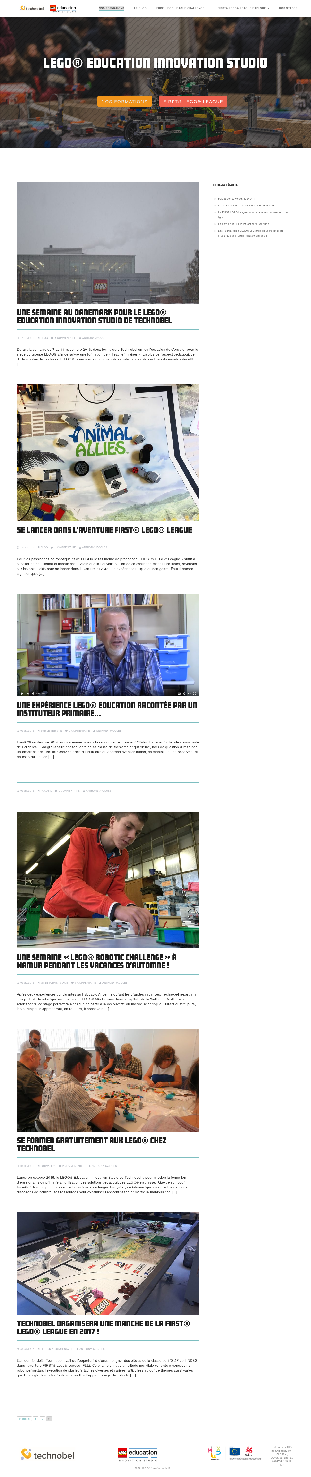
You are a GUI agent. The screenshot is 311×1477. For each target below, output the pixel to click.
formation (48, 1166)
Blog (44, 338)
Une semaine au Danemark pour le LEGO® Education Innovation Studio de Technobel (94, 316)
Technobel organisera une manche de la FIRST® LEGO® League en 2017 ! (103, 1327)
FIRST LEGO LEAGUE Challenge (181, 8)
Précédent (24, 1418)
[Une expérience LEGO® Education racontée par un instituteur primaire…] (108, 645)
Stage (64, 982)
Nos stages (288, 8)
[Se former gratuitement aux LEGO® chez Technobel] (108, 1080)
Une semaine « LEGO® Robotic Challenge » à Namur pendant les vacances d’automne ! (97, 961)
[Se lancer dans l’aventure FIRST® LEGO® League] (108, 452)
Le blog (140, 8)
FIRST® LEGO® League (193, 101)
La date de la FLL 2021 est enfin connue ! (243, 224)
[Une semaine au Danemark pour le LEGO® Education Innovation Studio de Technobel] (108, 243)
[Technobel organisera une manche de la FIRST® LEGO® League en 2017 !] (108, 1263)
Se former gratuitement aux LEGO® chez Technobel (91, 1144)
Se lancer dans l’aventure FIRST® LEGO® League (104, 530)
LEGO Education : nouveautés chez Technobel (246, 205)
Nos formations (111, 8)
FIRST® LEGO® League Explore (242, 8)
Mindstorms (49, 982)
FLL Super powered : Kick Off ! (236, 198)
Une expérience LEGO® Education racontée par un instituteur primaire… (107, 709)
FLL (43, 1349)
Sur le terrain (51, 730)
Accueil (46, 790)
